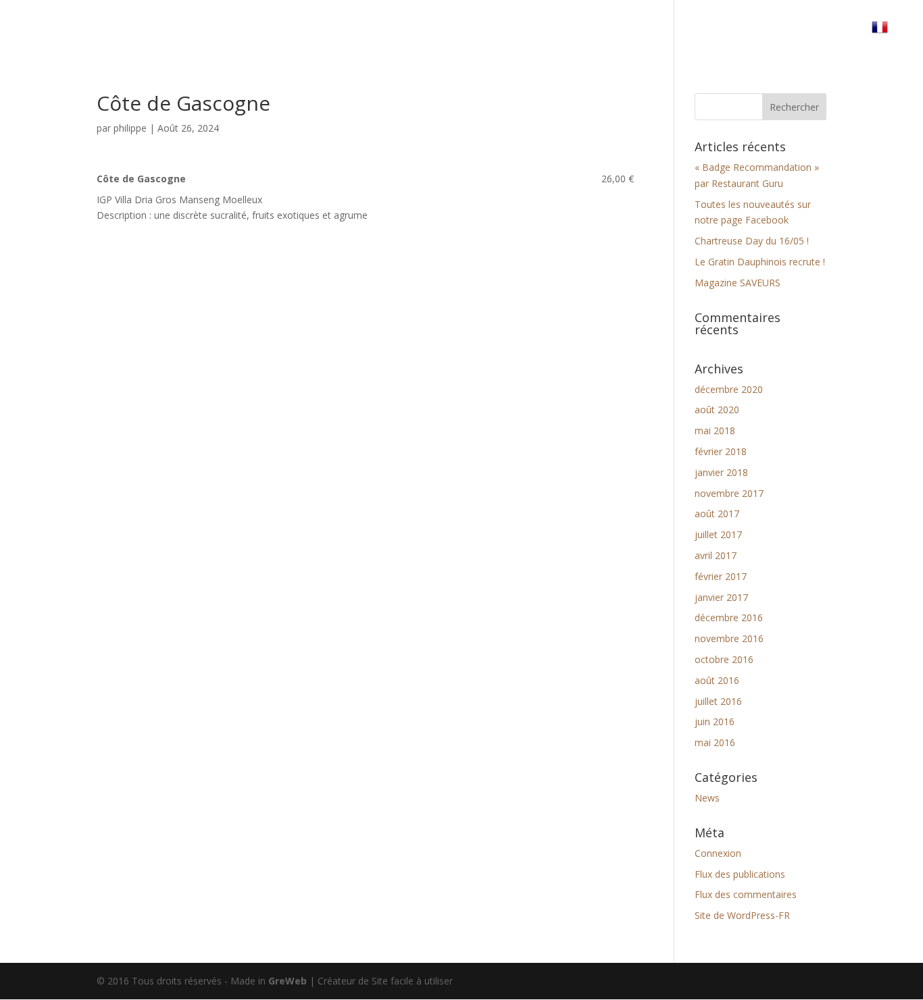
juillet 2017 (718, 534)
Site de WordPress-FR (742, 915)
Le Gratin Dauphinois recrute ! (760, 261)
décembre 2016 (729, 617)
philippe (130, 128)
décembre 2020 (729, 389)
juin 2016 (714, 721)
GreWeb (287, 980)
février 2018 (721, 451)
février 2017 (721, 576)
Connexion (718, 853)
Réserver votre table (710, 32)
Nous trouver (818, 32)
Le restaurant (493, 32)
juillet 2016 (718, 701)
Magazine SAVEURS (737, 282)
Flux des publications (740, 874)
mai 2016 (715, 742)
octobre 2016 (724, 659)
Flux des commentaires (746, 894)
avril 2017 (716, 555)
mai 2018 (715, 430)
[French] (886, 37)
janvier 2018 (721, 472)
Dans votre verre (592, 32)
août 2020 (717, 409)
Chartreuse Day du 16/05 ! (752, 240)
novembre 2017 (729, 493)
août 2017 (717, 513)
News (707, 797)
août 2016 (717, 680)
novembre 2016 (729, 638)
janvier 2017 (721, 597)
